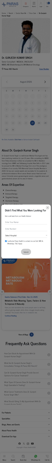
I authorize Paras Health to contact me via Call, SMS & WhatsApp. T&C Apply (25, 242)
